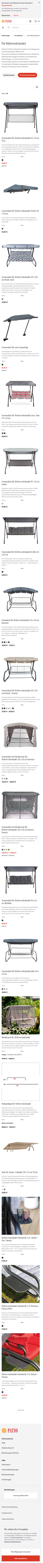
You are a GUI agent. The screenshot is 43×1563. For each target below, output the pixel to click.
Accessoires (18, 35)
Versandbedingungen (10, 1469)
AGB (3, 1443)
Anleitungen (6, 1479)
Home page (6, 35)
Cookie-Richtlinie (8, 1519)
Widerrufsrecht (8, 1448)
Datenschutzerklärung (9, 1507)
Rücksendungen (8, 1474)
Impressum (6, 1464)
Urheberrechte (7, 1513)
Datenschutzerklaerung (12, 1542)
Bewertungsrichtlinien (10, 1453)
